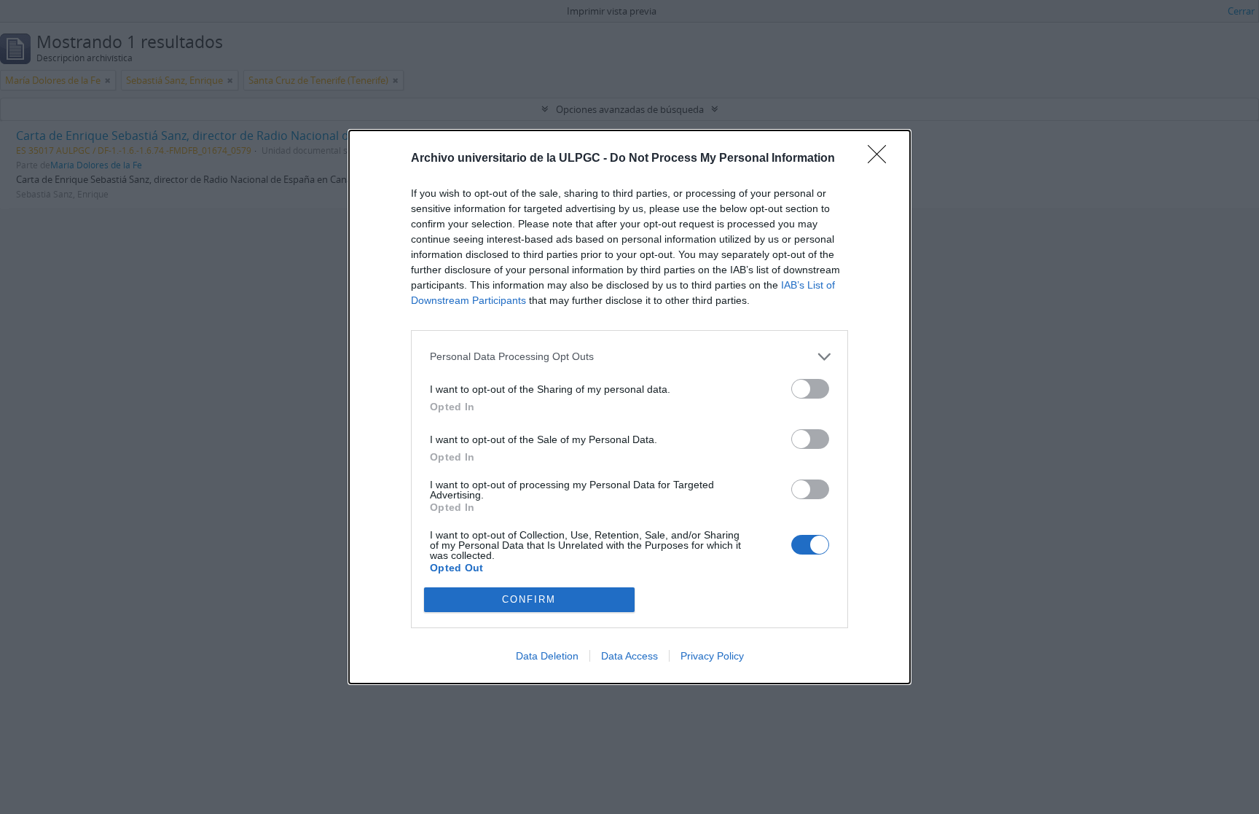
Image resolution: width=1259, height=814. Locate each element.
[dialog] (629, 407)
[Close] (881, 159)
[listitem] (629, 356)
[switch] (810, 389)
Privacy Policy (712, 656)
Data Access (629, 656)
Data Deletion (547, 656)
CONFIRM (529, 599)
